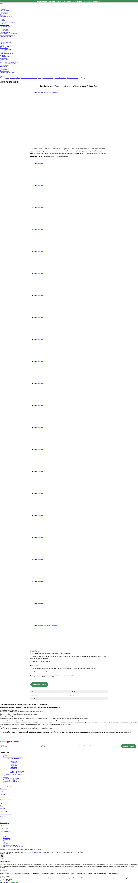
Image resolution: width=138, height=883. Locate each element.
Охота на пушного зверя (6, 53)
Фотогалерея (3, 66)
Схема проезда (4, 828)
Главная (5, 755)
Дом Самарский (14, 764)
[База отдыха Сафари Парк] (2, 3)
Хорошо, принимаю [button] (6, 853)
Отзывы (2, 61)
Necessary (4, 870)
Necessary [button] (2, 869)
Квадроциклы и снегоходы (7, 35)
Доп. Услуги (3, 811)
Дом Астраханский (15, 759)
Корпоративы (3, 58)
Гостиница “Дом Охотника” (17, 771)
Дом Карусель (13, 768)
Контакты (3, 73)
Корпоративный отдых (6, 799)
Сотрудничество (4, 69)
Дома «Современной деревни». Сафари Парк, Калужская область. (60, 78)
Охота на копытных (5, 49)
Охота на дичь (4, 52)
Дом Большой (13, 761)
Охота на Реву (4, 48)
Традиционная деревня (6, 16)
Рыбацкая (2, 15)
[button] (71, 117)
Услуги (2, 797)
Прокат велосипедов (5, 36)
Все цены (2, 20)
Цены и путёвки (4, 25)
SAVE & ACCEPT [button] (5, 880)
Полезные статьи (4, 71)
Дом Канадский (14, 762)
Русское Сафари (4, 46)
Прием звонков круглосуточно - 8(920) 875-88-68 (51, 1)
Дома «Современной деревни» (14, 758)
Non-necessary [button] (4, 875)
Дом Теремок (13, 767)
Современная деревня (6, 17)
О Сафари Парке (4, 59)
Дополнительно (5, 56)
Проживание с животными (7, 22)
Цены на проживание (6, 814)
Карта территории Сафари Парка (9, 62)
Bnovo (135, 748)
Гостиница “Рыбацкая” (16, 772)
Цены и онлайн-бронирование (14, 774)
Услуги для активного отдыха (11, 778)
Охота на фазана (4, 50)
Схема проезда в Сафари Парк (8, 63)
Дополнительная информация (11, 781)
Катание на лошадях (5, 38)
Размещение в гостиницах (13, 769)
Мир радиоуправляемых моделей (9, 40)
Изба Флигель (13, 765)
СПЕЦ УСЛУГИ (5, 32)
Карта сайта (3, 816)
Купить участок (4, 65)
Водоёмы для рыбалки (6, 26)
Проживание (4, 12)
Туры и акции (7, 839)
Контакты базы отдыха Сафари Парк (13, 782)
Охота (2, 45)
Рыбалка (3, 23)
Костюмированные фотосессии (8, 33)
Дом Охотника (4, 13)
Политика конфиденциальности (33, 849)
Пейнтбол (2, 39)
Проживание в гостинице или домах (31, 78)
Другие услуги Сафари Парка (11, 780)
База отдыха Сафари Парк (13, 78)
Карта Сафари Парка (5, 831)
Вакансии (2, 68)
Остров (2, 19)
